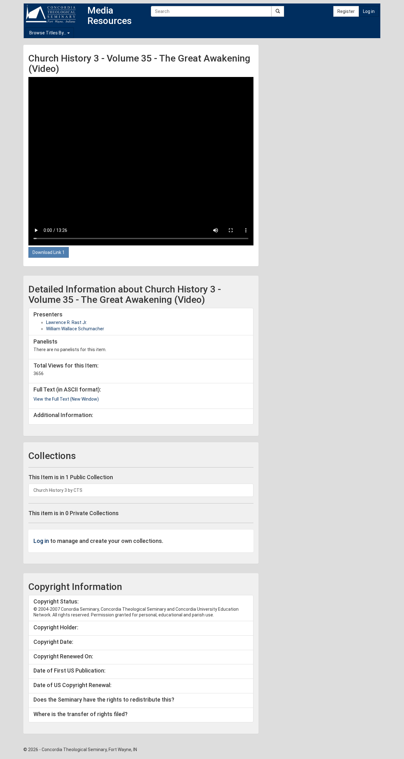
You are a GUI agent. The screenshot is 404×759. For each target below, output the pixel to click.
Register (346, 11)
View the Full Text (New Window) (66, 399)
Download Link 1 (49, 252)
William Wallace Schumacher (75, 328)
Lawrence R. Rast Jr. (66, 322)
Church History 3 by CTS (57, 490)
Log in (369, 11)
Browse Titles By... (48, 32)
